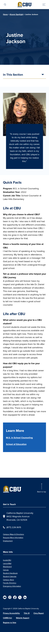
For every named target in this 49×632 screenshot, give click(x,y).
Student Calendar (9, 576)
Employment (8, 541)
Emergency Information (12, 586)
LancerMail (7, 563)
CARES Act (7, 618)
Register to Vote (9, 622)
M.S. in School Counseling (19, 437)
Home (5, 14)
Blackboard (7, 566)
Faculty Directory (9, 583)
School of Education (16, 444)
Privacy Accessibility (11, 613)
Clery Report (39, 613)
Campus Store (8, 579)
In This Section (13, 75)
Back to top (41, 491)
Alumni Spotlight (16, 14)
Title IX (27, 613)
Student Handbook (10, 573)
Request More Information (13, 537)
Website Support (22, 618)
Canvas (6, 570)
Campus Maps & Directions (13, 534)
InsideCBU (7, 560)
